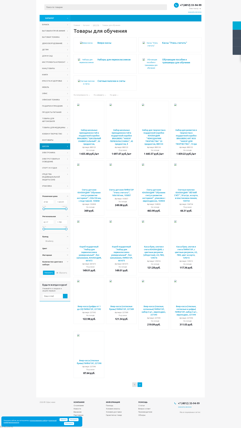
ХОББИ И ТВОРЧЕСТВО (52, 134)
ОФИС (44, 93)
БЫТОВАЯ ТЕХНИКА (51, 37)
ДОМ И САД (47, 56)
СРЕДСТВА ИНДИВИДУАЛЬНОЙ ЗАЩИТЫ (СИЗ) (51, 177)
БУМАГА (45, 24)
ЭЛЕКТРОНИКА (48, 152)
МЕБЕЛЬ (45, 87)
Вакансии (77, 412)
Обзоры (141, 415)
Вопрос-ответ (144, 409)
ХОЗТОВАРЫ (47, 140)
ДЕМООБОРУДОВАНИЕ (52, 43)
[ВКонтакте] (182, 417)
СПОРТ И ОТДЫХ (49, 168)
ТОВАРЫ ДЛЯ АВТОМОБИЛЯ (48, 119)
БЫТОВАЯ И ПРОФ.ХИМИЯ (53, 31)
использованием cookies (38, 420)
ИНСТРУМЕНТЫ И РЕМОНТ (53, 62)
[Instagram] (193, 417)
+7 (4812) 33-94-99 (190, 5)
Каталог (49, 18)
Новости (77, 409)
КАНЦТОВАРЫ (48, 68)
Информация (113, 402)
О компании (79, 405)
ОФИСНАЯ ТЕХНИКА (51, 100)
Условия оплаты (113, 409)
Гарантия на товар (114, 415)
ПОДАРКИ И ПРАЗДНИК (52, 106)
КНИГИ (45, 75)
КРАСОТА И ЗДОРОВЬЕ (52, 81)
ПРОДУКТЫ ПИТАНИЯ (51, 112)
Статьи (141, 405)
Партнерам (78, 415)
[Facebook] (187, 417)
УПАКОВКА (47, 186)
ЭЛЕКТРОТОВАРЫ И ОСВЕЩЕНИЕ (51, 160)
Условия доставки (114, 412)
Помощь (143, 402)
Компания (79, 402)
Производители (145, 412)
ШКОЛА (45, 146)
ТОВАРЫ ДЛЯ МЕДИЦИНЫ (53, 127)
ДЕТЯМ (45, 50)
